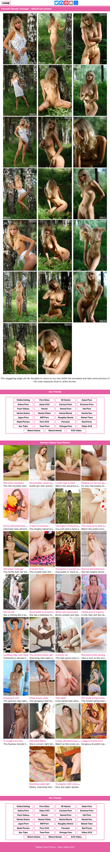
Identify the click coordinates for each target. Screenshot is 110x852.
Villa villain (60, 698)
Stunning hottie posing (93, 655)
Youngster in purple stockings (71, 569)
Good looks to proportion (42, 612)
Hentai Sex (87, 413)
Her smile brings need (92, 698)
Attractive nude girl (13, 569)
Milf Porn (44, 417)
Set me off (8, 612)
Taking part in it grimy (92, 612)
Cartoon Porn (65, 404)
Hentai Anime (23, 413)
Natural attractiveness (93, 569)
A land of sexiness (39, 525)
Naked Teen (87, 417)
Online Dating (23, 400)
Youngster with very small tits (71, 784)
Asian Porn (87, 400)
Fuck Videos (23, 408)
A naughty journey (13, 741)
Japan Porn (23, 417)
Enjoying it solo (11, 698)
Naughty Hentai (65, 417)
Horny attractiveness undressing (20, 525)
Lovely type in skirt (65, 483)
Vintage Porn (65, 426)
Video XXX (87, 426)
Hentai (44, 408)
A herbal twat (36, 569)
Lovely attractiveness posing (70, 741)
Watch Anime (33, 430)
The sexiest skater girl (41, 655)
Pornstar (65, 421)
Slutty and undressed (66, 612)
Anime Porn (23, 404)
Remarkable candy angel (42, 483)
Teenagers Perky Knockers (69, 525)
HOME (6, 3)
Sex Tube (23, 426)
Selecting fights (37, 741)
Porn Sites (44, 400)
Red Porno (87, 421)
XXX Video (76, 430)
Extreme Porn (87, 404)
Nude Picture (23, 421)
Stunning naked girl (39, 784)
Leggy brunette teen (92, 741)
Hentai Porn (65, 408)
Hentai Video (44, 413)
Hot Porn (87, 408)
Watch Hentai (55, 430)
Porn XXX (44, 421)
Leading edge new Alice (15, 655)
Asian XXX (44, 404)
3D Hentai (65, 400)
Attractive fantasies (13, 483)
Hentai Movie (65, 413)
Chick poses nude (38, 698)
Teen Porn (44, 426)
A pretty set (61, 655)
